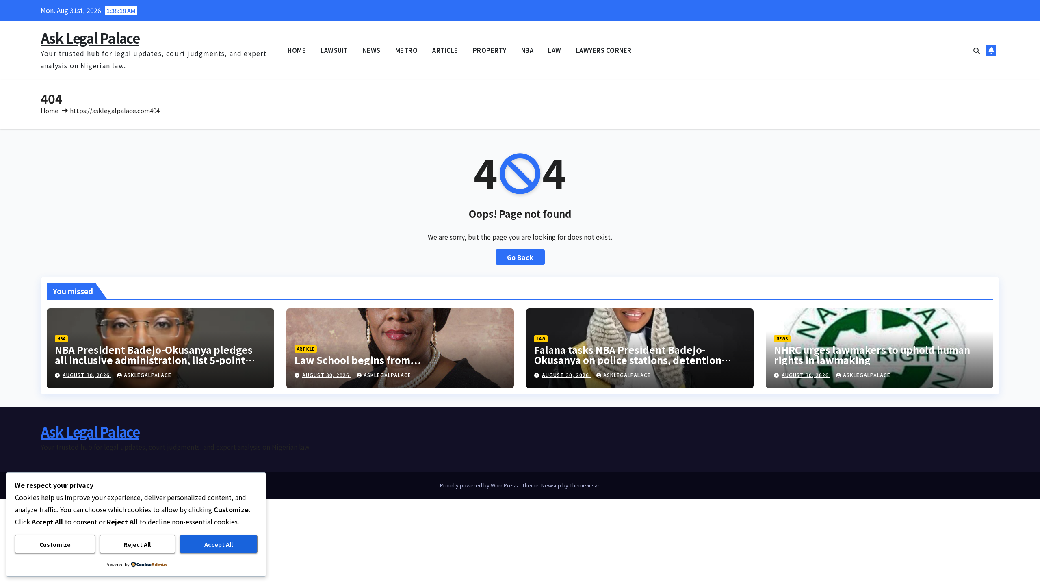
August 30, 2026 (87, 374)
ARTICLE (445, 50)
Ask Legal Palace (90, 38)
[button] (976, 50)
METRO (406, 50)
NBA (527, 50)
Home (49, 110)
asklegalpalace (147, 374)
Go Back (520, 257)
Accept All (218, 544)
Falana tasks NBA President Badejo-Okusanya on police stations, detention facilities (628, 359)
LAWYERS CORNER (604, 50)
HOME (297, 50)
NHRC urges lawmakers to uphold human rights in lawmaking (872, 354)
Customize (55, 544)
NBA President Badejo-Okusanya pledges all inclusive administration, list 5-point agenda (154, 359)
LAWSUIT (334, 50)
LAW (554, 50)
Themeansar (584, 485)
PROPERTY (490, 50)
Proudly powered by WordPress (479, 485)
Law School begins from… (358, 360)
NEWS (372, 50)
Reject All (137, 544)
